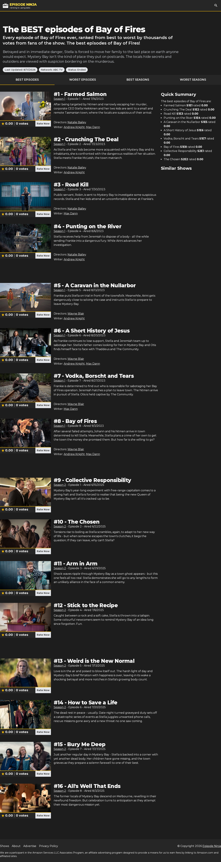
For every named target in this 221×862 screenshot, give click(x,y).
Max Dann (93, 127)
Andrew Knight (74, 127)
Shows (4, 846)
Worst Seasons (193, 79)
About (16, 846)
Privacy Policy (48, 846)
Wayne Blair (76, 313)
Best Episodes (27, 79)
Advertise (29, 846)
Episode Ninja (212, 846)
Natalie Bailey (77, 122)
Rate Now (43, 123)
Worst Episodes (82, 79)
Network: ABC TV (52, 69)
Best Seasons (138, 79)
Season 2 (60, 485)
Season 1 (59, 98)
